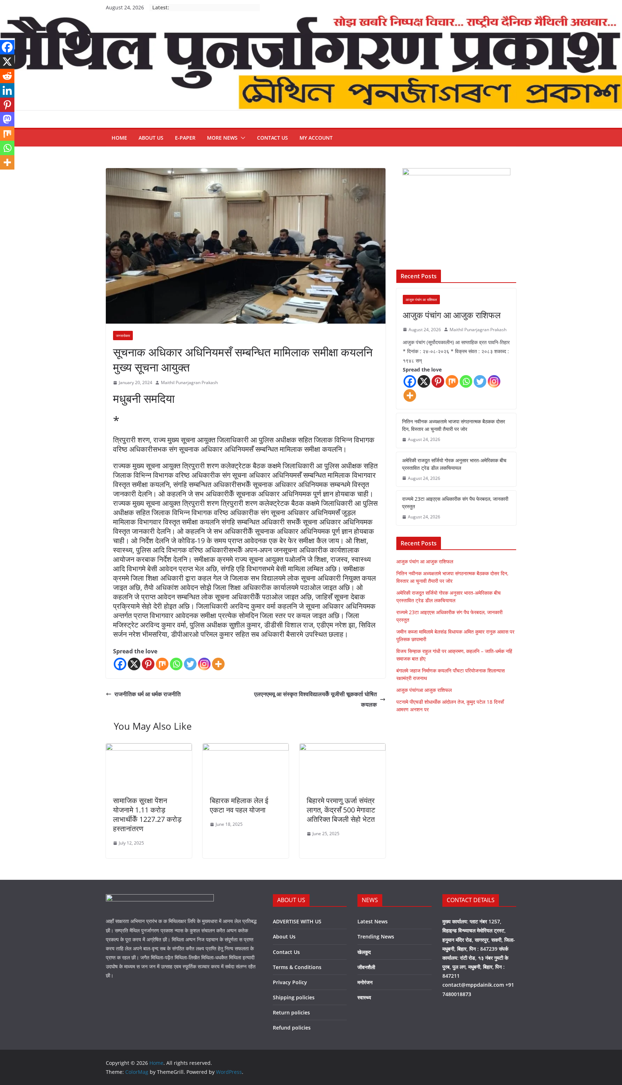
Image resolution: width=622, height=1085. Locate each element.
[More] (218, 664)
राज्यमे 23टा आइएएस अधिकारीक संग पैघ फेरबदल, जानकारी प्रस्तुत (455, 502)
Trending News (375, 936)
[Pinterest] (148, 664)
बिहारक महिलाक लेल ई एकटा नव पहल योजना (239, 805)
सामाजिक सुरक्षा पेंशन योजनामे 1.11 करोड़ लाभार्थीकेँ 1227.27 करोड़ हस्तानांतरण (147, 814)
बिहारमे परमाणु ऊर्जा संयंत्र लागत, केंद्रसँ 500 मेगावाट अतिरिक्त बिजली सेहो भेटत (341, 810)
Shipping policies (294, 997)
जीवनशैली (366, 967)
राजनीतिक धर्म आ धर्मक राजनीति (147, 694)
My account (316, 137)
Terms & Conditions (297, 967)
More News (222, 137)
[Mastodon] (7, 119)
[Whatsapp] (176, 664)
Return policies (291, 1012)
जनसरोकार (123, 335)
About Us (151, 137)
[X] (134, 664)
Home (119, 137)
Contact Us (272, 137)
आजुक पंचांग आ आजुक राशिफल (452, 315)
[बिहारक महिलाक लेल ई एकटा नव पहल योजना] (246, 748)
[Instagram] (204, 664)
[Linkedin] (7, 90)
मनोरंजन (365, 982)
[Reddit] (7, 76)
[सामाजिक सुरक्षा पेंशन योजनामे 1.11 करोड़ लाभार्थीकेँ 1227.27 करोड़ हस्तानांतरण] (149, 748)
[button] (241, 138)
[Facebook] (120, 664)
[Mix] (162, 664)
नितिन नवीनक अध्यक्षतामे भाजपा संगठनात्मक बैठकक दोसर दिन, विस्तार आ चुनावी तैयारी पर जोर (453, 425)
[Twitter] (190, 664)
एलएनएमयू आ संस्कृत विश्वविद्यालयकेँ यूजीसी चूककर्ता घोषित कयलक (315, 699)
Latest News (372, 921)
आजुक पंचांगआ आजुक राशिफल (424, 689)
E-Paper (185, 137)
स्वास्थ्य (364, 997)
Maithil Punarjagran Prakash (189, 382)
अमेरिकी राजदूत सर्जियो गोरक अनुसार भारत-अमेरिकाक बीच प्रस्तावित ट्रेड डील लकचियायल (454, 464)
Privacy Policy (290, 982)
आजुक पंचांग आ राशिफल (421, 299)
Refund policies (292, 1027)
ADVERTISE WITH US (297, 921)
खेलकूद (364, 952)
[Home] (311, 20)
